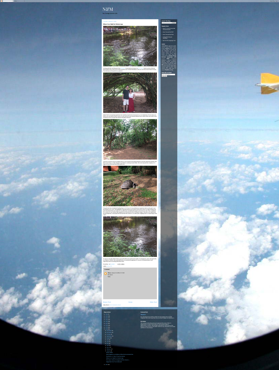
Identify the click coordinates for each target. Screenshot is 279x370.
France (167, 51)
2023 (106, 319)
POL (170, 64)
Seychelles (164, 66)
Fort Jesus (140, 68)
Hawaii (175, 53)
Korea (174, 55)
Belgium (163, 48)
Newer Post (107, 302)
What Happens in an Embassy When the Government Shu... (120, 354)
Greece (171, 53)
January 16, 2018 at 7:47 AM (117, 272)
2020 (106, 325)
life (111, 266)
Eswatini (174, 50)
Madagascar (164, 60)
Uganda (173, 68)
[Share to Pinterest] (123, 264)
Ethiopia (163, 51)
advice (166, 46)
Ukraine (163, 69)
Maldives (174, 60)
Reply (109, 276)
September (109, 336)
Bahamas (171, 47)
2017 (106, 364)
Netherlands (164, 62)
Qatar (172, 64)
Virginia (167, 69)
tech (167, 67)
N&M (107, 9)
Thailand (163, 68)
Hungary (163, 54)
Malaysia (169, 60)
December (109, 330)
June (108, 341)
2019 (106, 327)
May (108, 343)
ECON (171, 50)
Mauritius (163, 61)
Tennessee (171, 67)
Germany (167, 53)
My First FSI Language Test (169, 40)
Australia (163, 47)
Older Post (153, 302)
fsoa (173, 51)
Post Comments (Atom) (115, 304)
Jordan (163, 55)
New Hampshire (170, 62)
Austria (167, 47)
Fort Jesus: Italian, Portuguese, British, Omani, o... (118, 359)
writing (171, 69)
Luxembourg (173, 58)
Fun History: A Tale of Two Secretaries (115, 356)
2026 (106, 314)
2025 (106, 316)
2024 (106, 317)
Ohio (172, 63)
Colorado (163, 49)
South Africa (173, 66)
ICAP (167, 54)
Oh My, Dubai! (109, 352)
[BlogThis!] (119, 264)
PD (162, 64)
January (109, 350)
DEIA (162, 50)
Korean (164, 57)
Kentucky (166, 55)
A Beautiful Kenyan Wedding (167, 37)
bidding (167, 48)
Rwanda (174, 64)
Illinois (169, 54)
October (109, 334)
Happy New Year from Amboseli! (114, 361)
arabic (174, 46)
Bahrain (174, 47)
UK (175, 68)
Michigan (168, 61)
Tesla (175, 67)
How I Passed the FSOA (168, 34)
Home (130, 302)
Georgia (163, 53)
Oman (175, 63)
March (108, 347)
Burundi (170, 48)
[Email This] (118, 264)
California (174, 48)
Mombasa (123, 68)
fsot (175, 51)
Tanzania (163, 67)
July (108, 339)
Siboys (109, 272)
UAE (170, 68)
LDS (175, 57)
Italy (175, 54)
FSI (170, 51)
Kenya (108, 266)
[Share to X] (121, 264)
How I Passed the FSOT (168, 32)
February (109, 349)
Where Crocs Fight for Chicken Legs (114, 358)
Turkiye (167, 68)
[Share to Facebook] (122, 264)
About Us (143, 314)
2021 (106, 323)
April (108, 345)
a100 (163, 46)
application (170, 46)
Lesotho (163, 58)
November (109, 332)
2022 (106, 321)
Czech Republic (171, 49)
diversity (166, 50)
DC (175, 49)
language (170, 57)
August (108, 338)
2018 (106, 329)
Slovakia (168, 66)
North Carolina (168, 63)
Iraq (172, 54)
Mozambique (173, 61)
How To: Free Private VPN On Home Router (169, 29)
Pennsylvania (166, 64)
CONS (167, 49)
